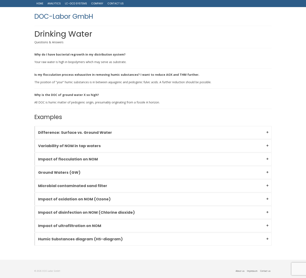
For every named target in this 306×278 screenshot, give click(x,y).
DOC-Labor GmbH (63, 16)
